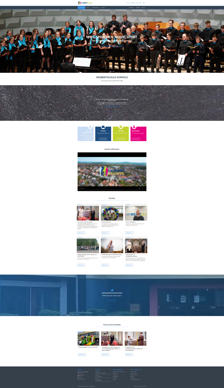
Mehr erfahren (141, 46)
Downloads (115, 378)
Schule (87, 7)
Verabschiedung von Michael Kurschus (112, 254)
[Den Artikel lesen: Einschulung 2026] (112, 220)
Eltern (103, 7)
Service (143, 7)
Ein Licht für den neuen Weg (84, 222)
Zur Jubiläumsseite (88, 138)
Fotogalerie (115, 373)
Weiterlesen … (81, 233)
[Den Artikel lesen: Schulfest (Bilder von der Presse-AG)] (88, 345)
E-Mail (80, 377)
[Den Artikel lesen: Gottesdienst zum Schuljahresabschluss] (136, 252)
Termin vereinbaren (120, 138)
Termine (138, 7)
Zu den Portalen (103, 138)
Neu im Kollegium (130, 222)
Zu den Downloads (136, 138)
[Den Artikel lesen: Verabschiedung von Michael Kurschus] (112, 252)
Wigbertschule (83, 386)
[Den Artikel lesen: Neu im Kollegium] (136, 220)
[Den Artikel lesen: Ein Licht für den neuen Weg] (88, 220)
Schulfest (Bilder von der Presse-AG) (87, 347)
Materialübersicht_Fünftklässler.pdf (112, 106)
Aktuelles (131, 7)
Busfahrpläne (115, 376)
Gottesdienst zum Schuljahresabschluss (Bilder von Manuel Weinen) (134, 349)
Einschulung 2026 (106, 222)
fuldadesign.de (92, 386)
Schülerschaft (95, 7)
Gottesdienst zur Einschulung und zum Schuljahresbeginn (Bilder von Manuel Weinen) (111, 349)
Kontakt (135, 386)
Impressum (139, 386)
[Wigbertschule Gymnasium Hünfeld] (85, 4)
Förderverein (115, 374)
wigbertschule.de (82, 378)
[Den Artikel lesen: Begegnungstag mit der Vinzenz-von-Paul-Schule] (88, 252)
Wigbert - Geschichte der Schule (118, 371)
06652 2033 (81, 373)
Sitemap (114, 379)
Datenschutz (144, 386)
